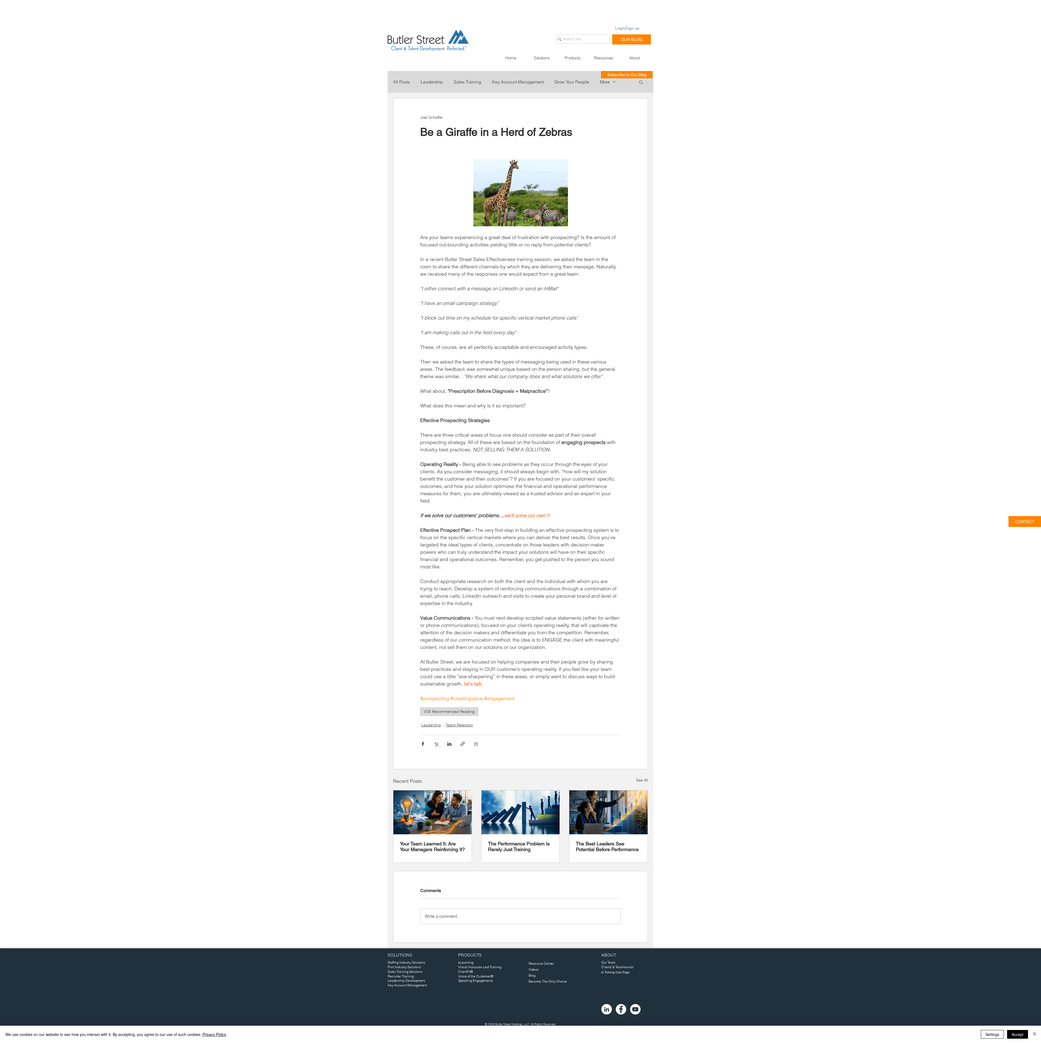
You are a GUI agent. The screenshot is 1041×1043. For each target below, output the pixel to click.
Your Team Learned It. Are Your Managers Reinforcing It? (432, 846)
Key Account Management (518, 82)
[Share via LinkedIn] (449, 743)
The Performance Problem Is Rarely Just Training (519, 846)
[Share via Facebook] (422, 743)
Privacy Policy (214, 1034)
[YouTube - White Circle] (635, 1009)
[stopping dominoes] (520, 812)
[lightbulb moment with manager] (432, 812)
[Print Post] (475, 743)
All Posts (401, 82)
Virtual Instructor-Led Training (479, 967)
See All (642, 780)
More (605, 82)
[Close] (1034, 1034)
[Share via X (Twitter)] (436, 743)
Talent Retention (459, 725)
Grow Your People (571, 82)
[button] (541, 58)
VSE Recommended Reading (449, 711)
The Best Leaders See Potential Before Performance (607, 846)
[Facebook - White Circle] (621, 1009)
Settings (992, 1034)
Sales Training (467, 82)
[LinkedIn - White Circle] (606, 1009)
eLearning (465, 962)
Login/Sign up (627, 28)
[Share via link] (462, 743)
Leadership (432, 82)
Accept (1017, 1034)
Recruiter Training (401, 976)
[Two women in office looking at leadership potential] (608, 812)
